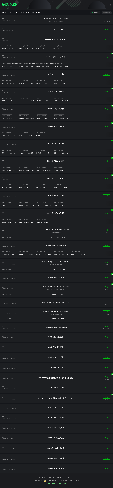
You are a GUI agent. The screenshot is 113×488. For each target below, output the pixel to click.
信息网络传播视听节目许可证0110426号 (56, 483)
